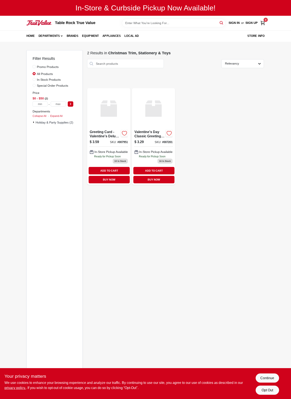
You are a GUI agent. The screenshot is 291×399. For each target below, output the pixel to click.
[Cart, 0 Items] (263, 23)
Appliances (111, 35)
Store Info (256, 35)
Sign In (234, 22)
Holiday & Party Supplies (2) (54, 122)
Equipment (90, 35)
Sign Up (251, 22)
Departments (49, 35)
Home (30, 35)
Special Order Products (52, 86)
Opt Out (267, 390)
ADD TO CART (109, 170)
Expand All (56, 116)
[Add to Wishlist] (124, 133)
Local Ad (131, 35)
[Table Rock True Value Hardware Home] (39, 22)
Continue (267, 378)
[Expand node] (34, 122)
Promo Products (48, 67)
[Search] (222, 22)
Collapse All (39, 116)
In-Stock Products (49, 80)
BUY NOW (109, 179)
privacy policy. (15, 388)
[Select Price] (70, 104)
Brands (72, 35)
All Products (45, 74)
